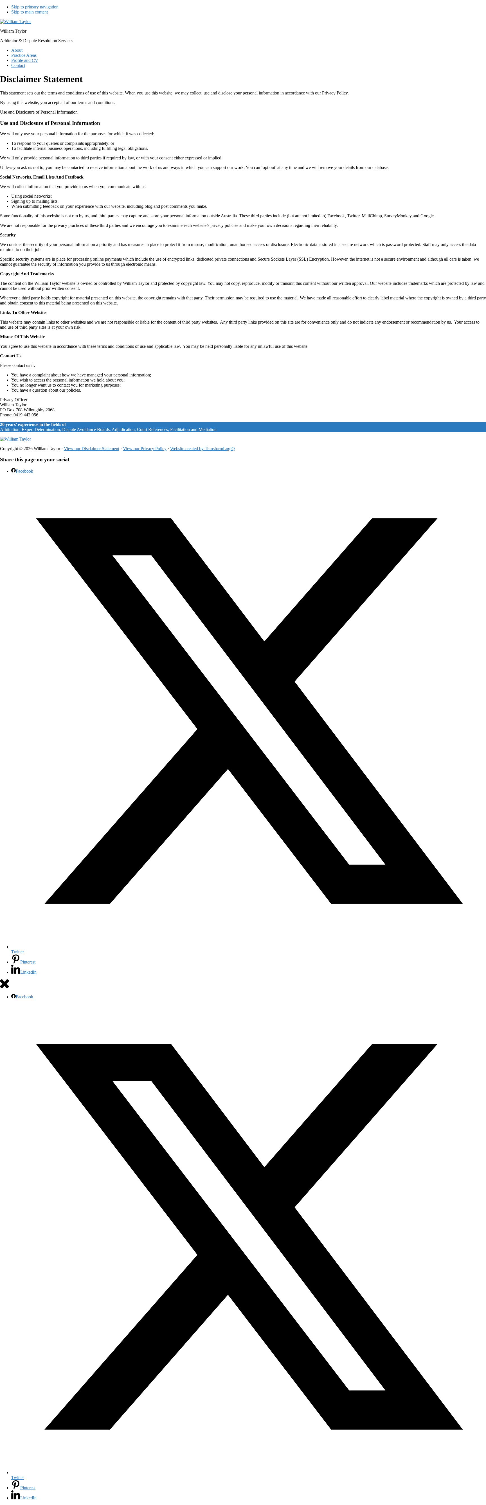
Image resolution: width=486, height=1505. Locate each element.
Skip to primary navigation (34, 6)
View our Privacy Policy (144, 448)
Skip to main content (29, 12)
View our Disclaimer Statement (91, 448)
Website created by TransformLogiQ (202, 448)
